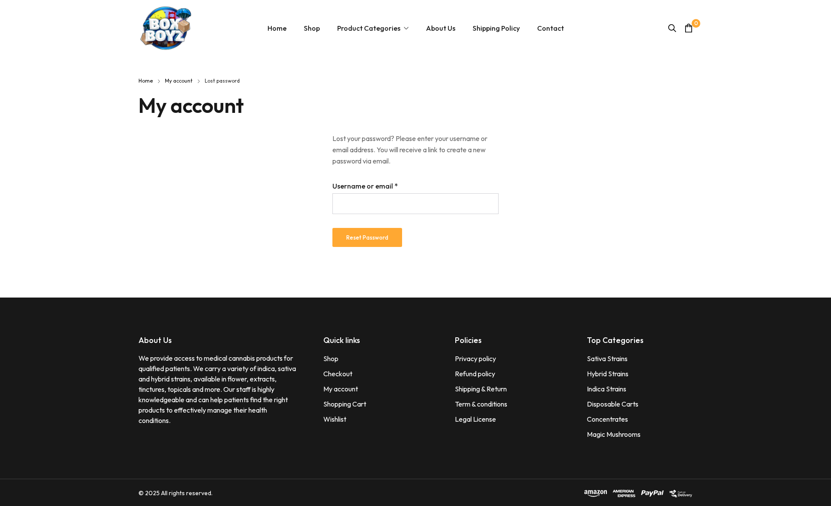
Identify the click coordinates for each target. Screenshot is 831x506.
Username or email (379, 185)
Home (145, 80)
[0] (688, 27)
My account (179, 80)
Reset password (367, 237)
